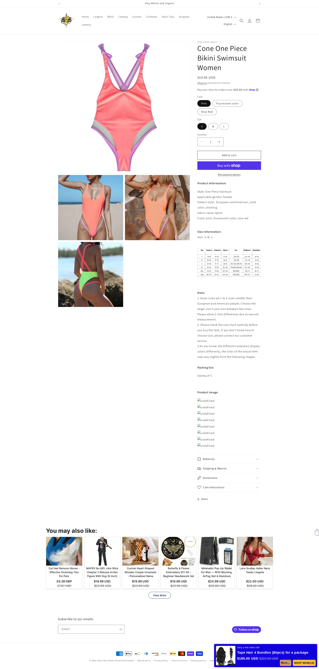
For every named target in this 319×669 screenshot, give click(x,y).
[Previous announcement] (59, 3)
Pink (204, 103)
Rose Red (207, 111)
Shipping (202, 82)
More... (285, 662)
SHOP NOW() (304, 662)
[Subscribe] (120, 629)
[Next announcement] (260, 3)
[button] (241, 21)
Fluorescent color (227, 103)
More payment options (229, 174)
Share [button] (204, 499)
